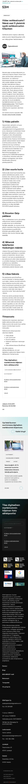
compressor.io (6, 186)
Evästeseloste (7, 776)
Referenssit (5, 678)
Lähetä (6, 393)
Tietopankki (5, 682)
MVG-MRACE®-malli (8, 674)
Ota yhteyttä (6, 687)
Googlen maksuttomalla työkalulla (11, 114)
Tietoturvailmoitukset (9, 778)
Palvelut (4, 666)
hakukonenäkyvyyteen (8, 104)
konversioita (13, 152)
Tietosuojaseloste (8, 774)
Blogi (3, 670)
